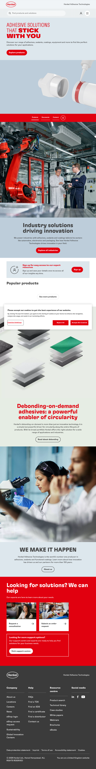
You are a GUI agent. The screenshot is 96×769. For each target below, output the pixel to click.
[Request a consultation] (21, 616)
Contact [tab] (56, 117)
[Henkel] (12, 675)
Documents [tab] (45, 117)
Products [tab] (35, 117)
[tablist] (45, 118)
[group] (48, 70)
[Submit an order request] (54, 616)
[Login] (81, 13)
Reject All (61, 322)
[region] (48, 317)
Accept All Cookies (79, 322)
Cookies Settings (15, 322)
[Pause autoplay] (63, 118)
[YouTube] (83, 697)
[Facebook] (77, 697)
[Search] (10, 13)
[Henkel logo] (11, 4)
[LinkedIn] (73, 697)
